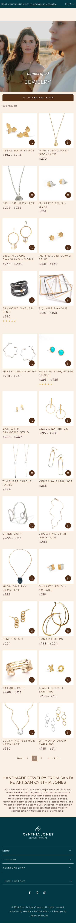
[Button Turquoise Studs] (56, 351)
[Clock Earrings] (56, 408)
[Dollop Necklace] (19, 183)
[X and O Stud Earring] (56, 667)
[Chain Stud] (19, 618)
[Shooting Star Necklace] (56, 513)
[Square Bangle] (56, 288)
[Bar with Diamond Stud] (19, 408)
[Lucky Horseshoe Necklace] (19, 720)
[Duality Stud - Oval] (56, 183)
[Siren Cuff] (19, 513)
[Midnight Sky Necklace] (19, 566)
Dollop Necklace (18, 203)
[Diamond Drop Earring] (56, 720)
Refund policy (41, 911)
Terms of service (39, 915)
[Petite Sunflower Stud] (56, 235)
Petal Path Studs (18, 150)
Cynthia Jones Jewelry (32, 907)
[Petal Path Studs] (19, 130)
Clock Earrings (53, 428)
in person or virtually (32, 3)
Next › (56, 758)
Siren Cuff (12, 533)
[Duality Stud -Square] (56, 566)
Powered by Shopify (20, 911)
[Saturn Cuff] (19, 667)
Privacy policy (59, 911)
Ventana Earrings (56, 481)
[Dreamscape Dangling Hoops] (19, 235)
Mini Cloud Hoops (19, 371)
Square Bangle (53, 308)
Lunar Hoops (51, 639)
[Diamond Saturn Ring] (19, 288)
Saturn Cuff (14, 688)
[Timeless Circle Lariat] (19, 461)
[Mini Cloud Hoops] (19, 351)
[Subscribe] (72, 881)
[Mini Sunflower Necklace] (56, 130)
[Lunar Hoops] (56, 618)
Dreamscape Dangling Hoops (17, 257)
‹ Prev (19, 758)
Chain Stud (12, 639)
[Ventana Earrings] (56, 461)
